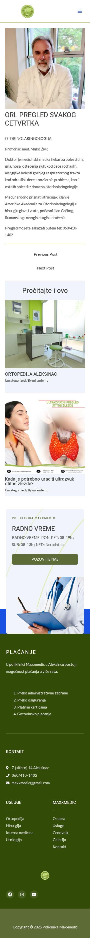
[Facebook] (10, 894)
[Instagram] (22, 894)
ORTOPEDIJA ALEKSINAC (31, 374)
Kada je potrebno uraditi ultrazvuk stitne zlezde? (39, 481)
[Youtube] (34, 894)
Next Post (45, 268)
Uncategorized (15, 380)
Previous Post (46, 254)
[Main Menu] (79, 11)
